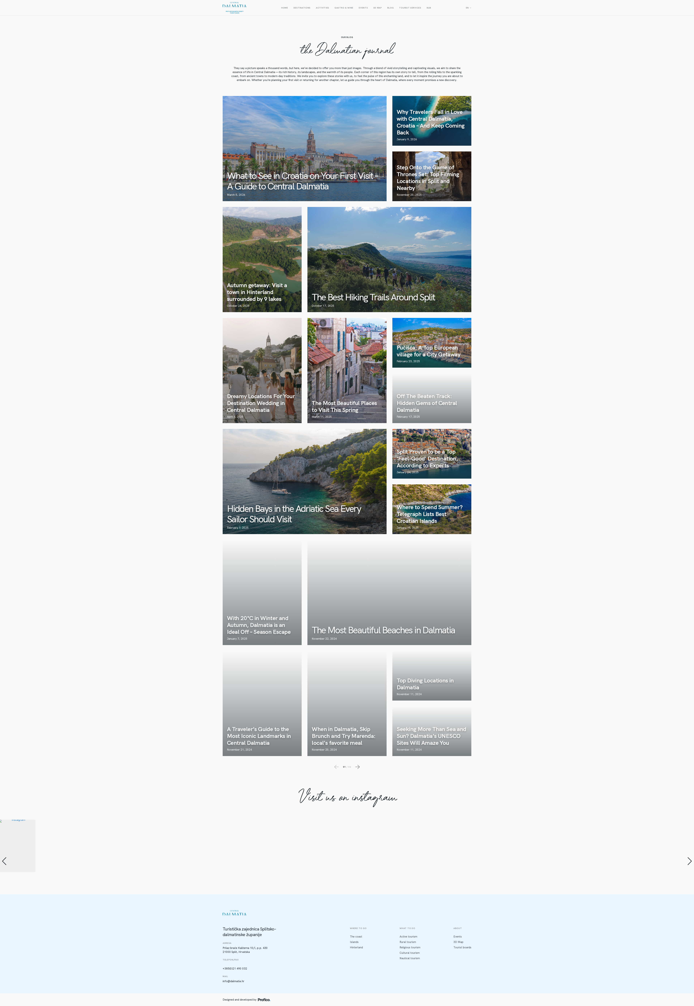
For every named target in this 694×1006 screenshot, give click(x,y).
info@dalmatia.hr (233, 981)
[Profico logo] (264, 999)
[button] (347, 900)
